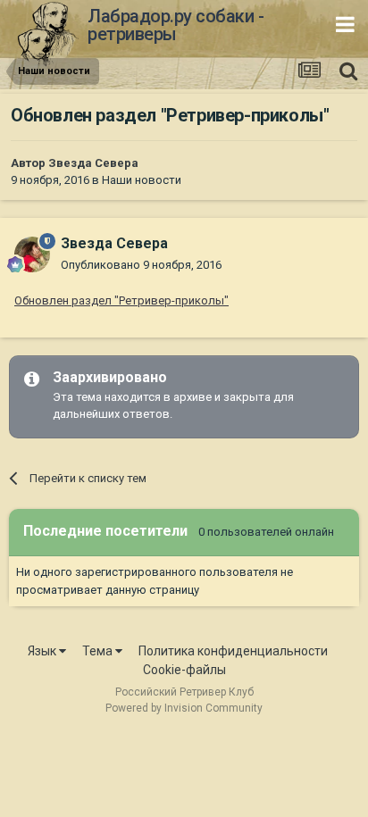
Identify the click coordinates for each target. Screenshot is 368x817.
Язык (43, 651)
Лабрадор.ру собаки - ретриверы (175, 25)
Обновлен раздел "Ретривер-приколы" (121, 300)
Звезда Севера (93, 163)
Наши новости (141, 180)
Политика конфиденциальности (233, 651)
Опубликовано (141, 264)
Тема (98, 651)
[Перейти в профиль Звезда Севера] (32, 254)
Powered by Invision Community (184, 708)
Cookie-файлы (184, 670)
